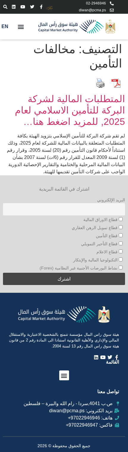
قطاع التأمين (107, 235)
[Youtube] (23, 6)
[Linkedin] (13, 6)
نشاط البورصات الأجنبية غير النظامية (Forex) (79, 268)
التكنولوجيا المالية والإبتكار (96, 260)
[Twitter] (32, 6)
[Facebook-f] (41, 6)
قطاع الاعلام (107, 251)
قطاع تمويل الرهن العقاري (95, 227)
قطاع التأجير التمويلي (100, 243)
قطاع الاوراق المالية (101, 219)
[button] (5, 7)
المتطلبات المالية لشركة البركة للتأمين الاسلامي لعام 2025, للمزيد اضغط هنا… (70, 110)
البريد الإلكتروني (111, 199)
